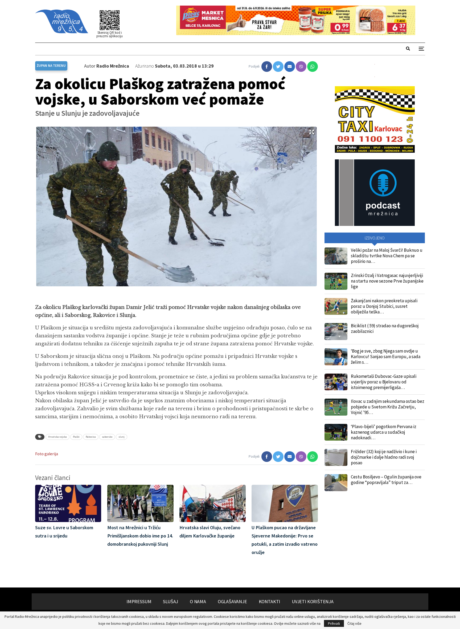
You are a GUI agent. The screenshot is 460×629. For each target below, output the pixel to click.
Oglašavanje (232, 601)
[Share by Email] (289, 66)
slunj (121, 436)
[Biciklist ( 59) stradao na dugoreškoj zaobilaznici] (336, 331)
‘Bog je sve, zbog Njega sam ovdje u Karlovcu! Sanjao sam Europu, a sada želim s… (385, 356)
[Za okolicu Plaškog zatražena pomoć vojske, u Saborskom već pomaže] (266, 66)
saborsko (107, 436)
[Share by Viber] (301, 66)
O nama (198, 601)
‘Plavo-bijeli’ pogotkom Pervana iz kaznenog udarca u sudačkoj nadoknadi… (383, 432)
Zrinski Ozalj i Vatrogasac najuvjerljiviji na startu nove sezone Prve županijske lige (387, 280)
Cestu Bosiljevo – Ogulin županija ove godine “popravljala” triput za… (386, 479)
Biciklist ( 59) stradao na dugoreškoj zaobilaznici (385, 328)
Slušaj (170, 601)
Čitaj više (354, 623)
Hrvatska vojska (57, 436)
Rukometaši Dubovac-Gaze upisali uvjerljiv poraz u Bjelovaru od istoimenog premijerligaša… (383, 381)
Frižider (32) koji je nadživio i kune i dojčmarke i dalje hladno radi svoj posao (384, 457)
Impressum (138, 601)
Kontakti (269, 601)
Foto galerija (46, 453)
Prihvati (334, 623)
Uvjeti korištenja (313, 601)
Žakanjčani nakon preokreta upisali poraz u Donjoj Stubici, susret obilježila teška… (384, 306)
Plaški (76, 436)
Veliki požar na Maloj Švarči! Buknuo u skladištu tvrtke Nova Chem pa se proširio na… (386, 255)
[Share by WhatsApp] (312, 66)
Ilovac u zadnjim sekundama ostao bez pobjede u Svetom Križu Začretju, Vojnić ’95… (387, 406)
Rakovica (91, 436)
